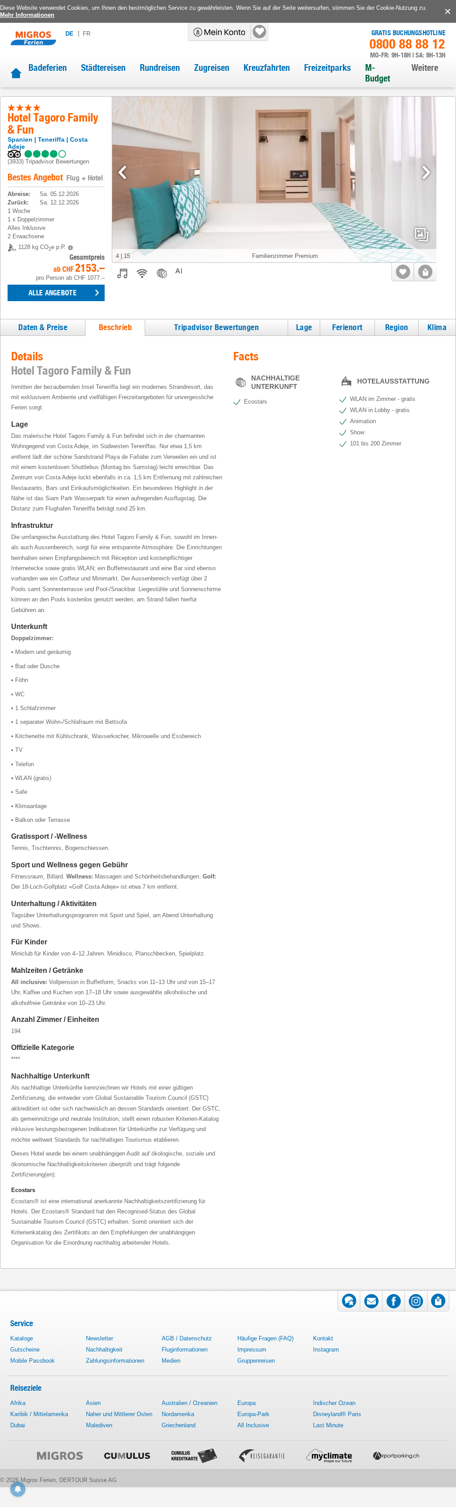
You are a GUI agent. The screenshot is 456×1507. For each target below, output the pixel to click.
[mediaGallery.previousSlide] (122, 172)
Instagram (326, 1349)
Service (21, 1323)
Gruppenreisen (256, 1360)
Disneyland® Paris (337, 1414)
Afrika (17, 1403)
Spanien (20, 139)
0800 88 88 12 (407, 44)
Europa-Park (253, 1414)
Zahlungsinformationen (115, 1360)
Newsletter (99, 1338)
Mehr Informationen (27, 15)
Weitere (424, 67)
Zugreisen (211, 67)
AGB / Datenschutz (187, 1338)
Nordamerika (178, 1414)
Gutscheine (25, 1349)
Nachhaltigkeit (104, 1349)
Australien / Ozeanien (189, 1403)
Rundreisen (160, 67)
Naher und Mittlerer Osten (119, 1414)
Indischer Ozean (334, 1403)
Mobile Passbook (32, 1360)
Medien (171, 1360)
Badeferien (47, 67)
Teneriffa (51, 139)
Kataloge (21, 1338)
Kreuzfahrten (267, 67)
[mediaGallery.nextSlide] (426, 172)
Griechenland (178, 1425)
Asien (93, 1403)
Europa (246, 1403)
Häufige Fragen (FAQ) (265, 1338)
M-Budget (377, 73)
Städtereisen (103, 67)
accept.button (447, 11)
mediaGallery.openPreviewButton (421, 234)
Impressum (251, 1349)
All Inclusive (253, 1425)
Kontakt (323, 1338)
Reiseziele (25, 1388)
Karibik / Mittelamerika (39, 1414)
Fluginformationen (185, 1349)
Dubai (17, 1425)
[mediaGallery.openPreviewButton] (274, 180)
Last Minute (328, 1425)
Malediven (99, 1425)
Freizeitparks (327, 67)
